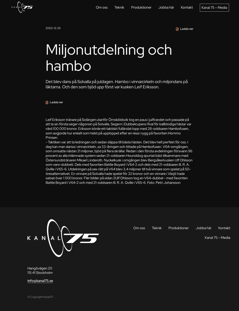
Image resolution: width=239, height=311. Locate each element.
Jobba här (166, 7)
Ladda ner (186, 29)
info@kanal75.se (40, 280)
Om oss (102, 7)
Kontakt (187, 7)
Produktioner (141, 7)
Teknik (119, 7)
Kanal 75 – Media (214, 7)
